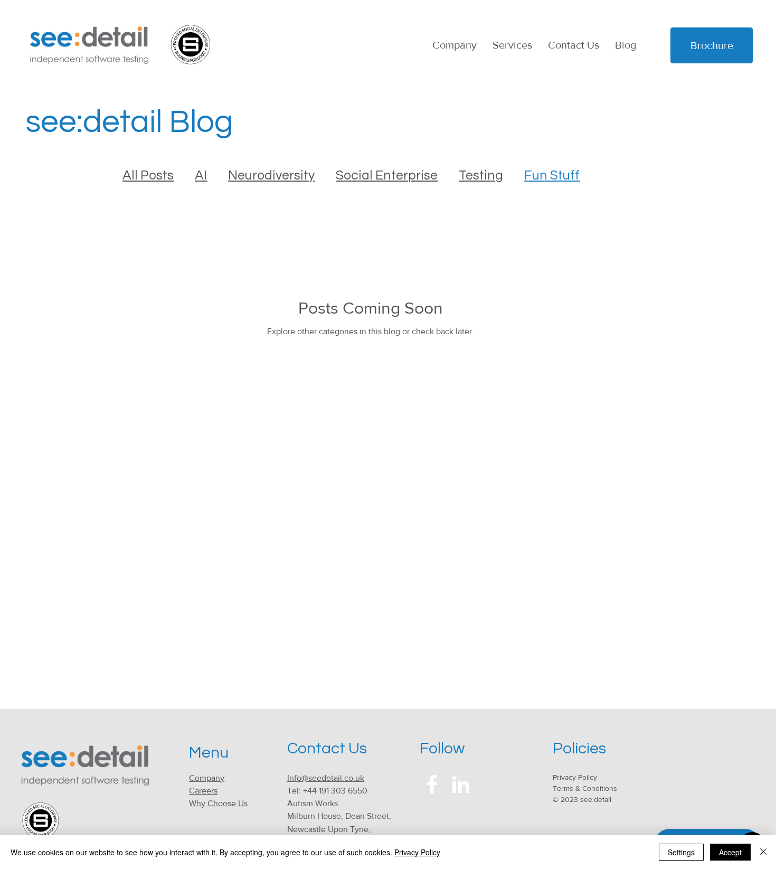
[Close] (763, 852)
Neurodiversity (271, 175)
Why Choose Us (218, 803)
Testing (481, 175)
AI (201, 175)
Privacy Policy (575, 777)
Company (206, 777)
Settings (681, 852)
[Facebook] (432, 784)
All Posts (148, 175)
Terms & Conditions (585, 788)
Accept (730, 852)
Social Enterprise (387, 175)
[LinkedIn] (460, 784)
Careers (203, 790)
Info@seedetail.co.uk (325, 777)
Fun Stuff (552, 175)
